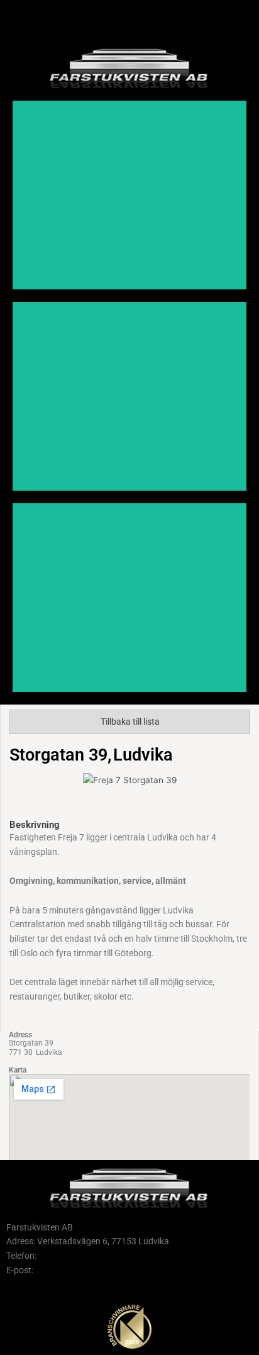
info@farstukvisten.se (78, 1270)
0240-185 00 (63, 1256)
